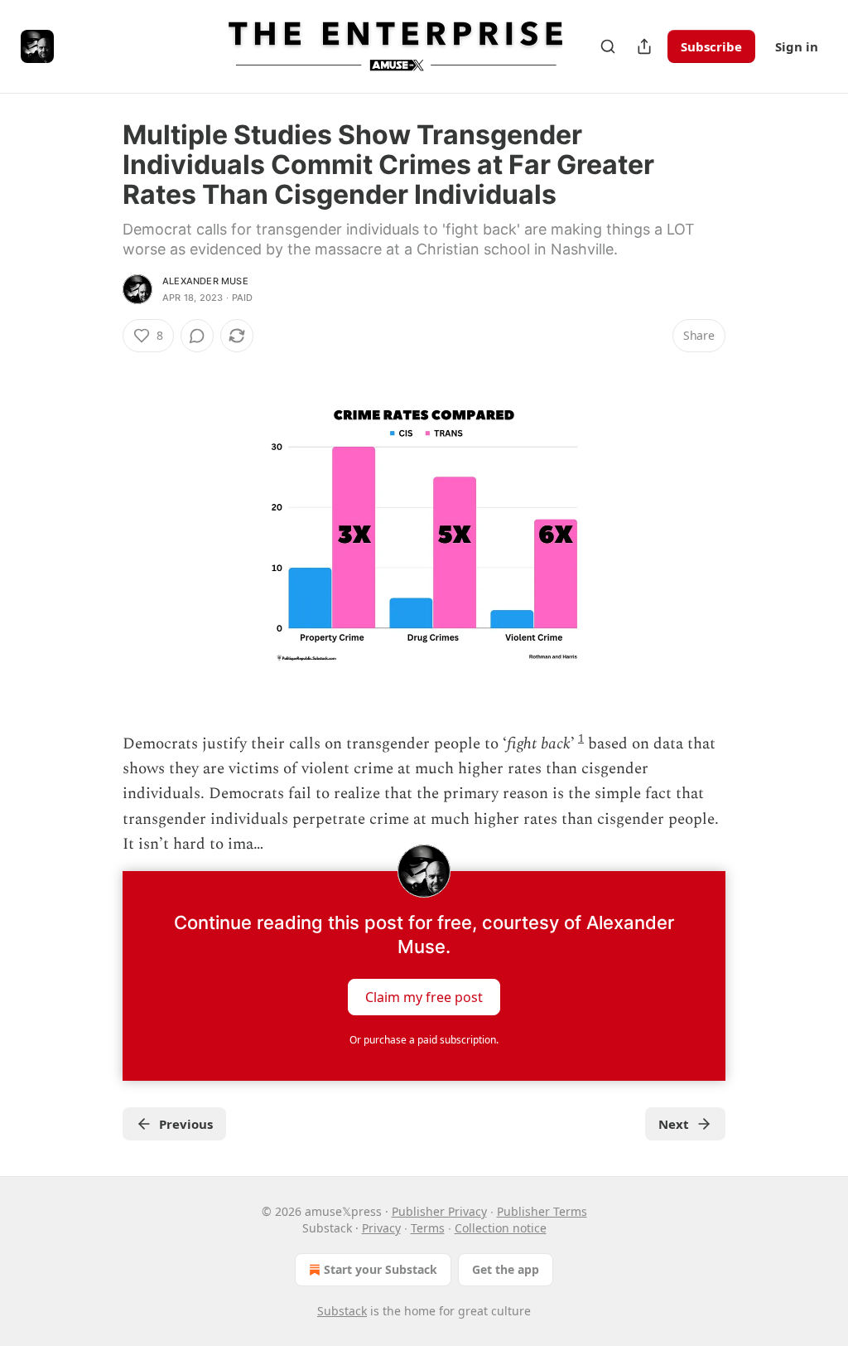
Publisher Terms (542, 1211)
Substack (342, 1311)
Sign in (796, 46)
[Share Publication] (644, 46)
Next (673, 1124)
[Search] (607, 46)
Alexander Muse (205, 281)
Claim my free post (424, 996)
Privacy (381, 1228)
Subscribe (711, 46)
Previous (186, 1124)
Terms (428, 1228)
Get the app (505, 1269)
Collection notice (501, 1228)
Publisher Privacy (439, 1211)
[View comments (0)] (197, 335)
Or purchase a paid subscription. (424, 1040)
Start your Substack (380, 1269)
